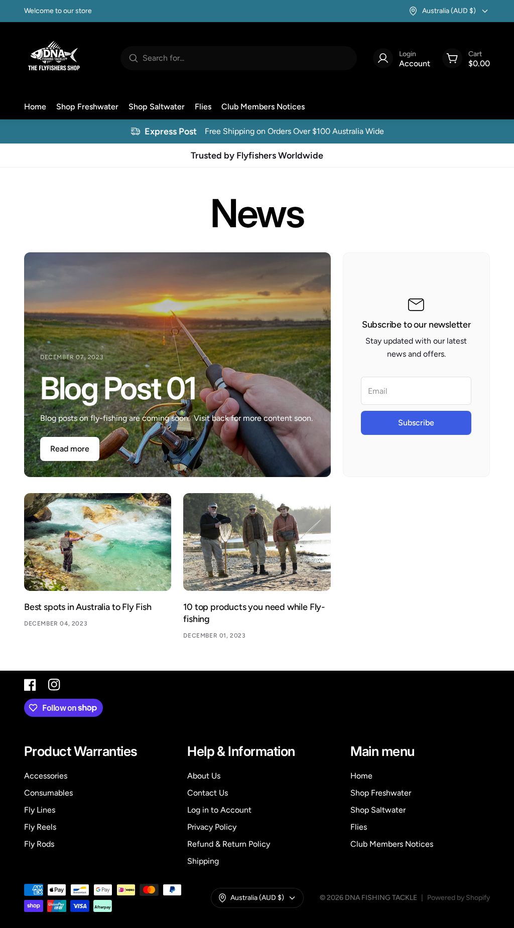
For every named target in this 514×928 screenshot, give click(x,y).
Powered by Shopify (458, 897)
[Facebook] (30, 685)
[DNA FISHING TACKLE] (54, 58)
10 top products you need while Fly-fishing (254, 613)
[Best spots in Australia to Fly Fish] (97, 542)
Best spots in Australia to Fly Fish (88, 606)
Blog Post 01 (117, 388)
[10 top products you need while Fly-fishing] (256, 542)
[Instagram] (54, 685)
